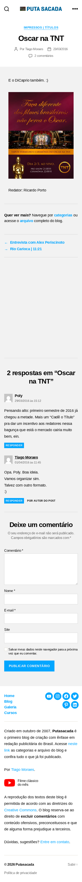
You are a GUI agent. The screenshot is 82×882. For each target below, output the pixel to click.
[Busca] (6, 8)
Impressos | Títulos (41, 27)
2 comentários (43, 55)
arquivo (26, 221)
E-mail (10, 610)
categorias (63, 215)
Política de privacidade (20, 873)
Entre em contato (54, 842)
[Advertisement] (41, 309)
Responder (14, 445)
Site (7, 629)
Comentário (13, 550)
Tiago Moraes (34, 49)
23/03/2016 (60, 49)
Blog (8, 701)
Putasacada (25, 864)
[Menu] (75, 8)
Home (9, 696)
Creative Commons (20, 810)
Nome (9, 591)
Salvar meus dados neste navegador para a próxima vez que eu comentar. (43, 651)
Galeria (10, 707)
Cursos (10, 713)
